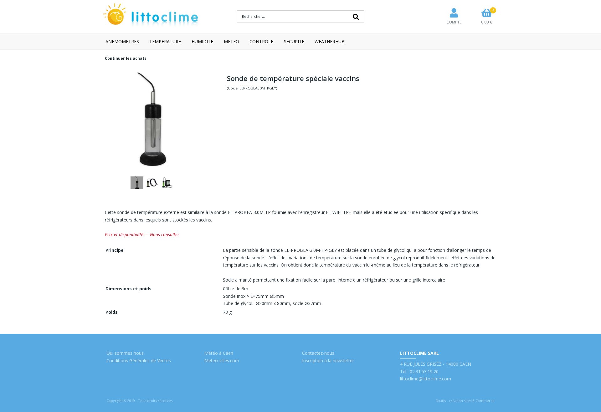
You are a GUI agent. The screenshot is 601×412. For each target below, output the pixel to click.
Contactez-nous (318, 353)
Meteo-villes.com (221, 361)
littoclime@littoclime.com (425, 379)
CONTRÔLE (261, 41)
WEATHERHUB (330, 41)
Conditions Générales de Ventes (138, 361)
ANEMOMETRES (122, 41)
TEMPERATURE (165, 41)
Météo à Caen (218, 353)
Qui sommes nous (125, 353)
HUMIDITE (202, 41)
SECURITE (294, 41)
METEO (231, 41)
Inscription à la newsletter (328, 361)
